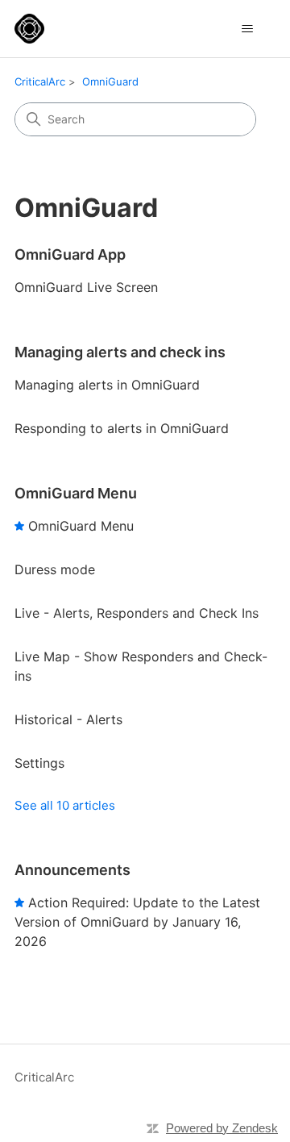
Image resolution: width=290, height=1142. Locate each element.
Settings (39, 763)
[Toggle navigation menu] (247, 29)
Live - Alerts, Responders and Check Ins (136, 613)
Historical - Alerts (68, 719)
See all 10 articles (64, 805)
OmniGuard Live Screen (86, 287)
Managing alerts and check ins (120, 352)
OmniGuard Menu (75, 493)
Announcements (72, 869)
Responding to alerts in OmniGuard (121, 428)
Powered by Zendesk (222, 1128)
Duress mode (54, 569)
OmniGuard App (70, 254)
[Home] (29, 29)
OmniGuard (110, 81)
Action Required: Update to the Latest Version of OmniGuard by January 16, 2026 (137, 921)
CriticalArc (39, 81)
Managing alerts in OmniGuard (107, 385)
